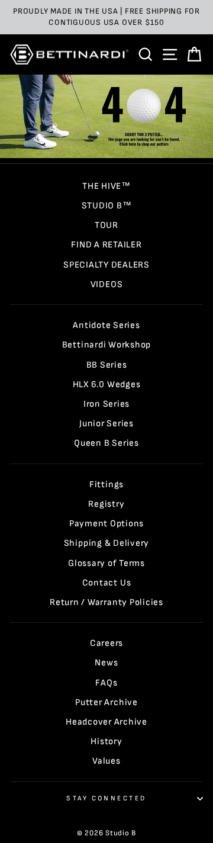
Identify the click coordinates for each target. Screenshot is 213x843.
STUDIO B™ (107, 205)
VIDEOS (107, 284)
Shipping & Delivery (107, 543)
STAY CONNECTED (106, 798)
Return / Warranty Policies (106, 602)
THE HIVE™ (106, 186)
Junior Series (106, 423)
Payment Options (106, 523)
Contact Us (106, 582)
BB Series (106, 365)
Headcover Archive (106, 722)
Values (106, 761)
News (106, 662)
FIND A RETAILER (106, 244)
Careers (106, 643)
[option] (106, 17)
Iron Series (106, 404)
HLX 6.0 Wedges (107, 384)
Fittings (106, 484)
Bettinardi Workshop (106, 344)
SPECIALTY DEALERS (106, 265)
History (106, 741)
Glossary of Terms (106, 563)
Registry (106, 504)
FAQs (106, 682)
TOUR (106, 225)
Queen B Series (106, 443)
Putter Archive (106, 702)
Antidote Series (106, 325)
